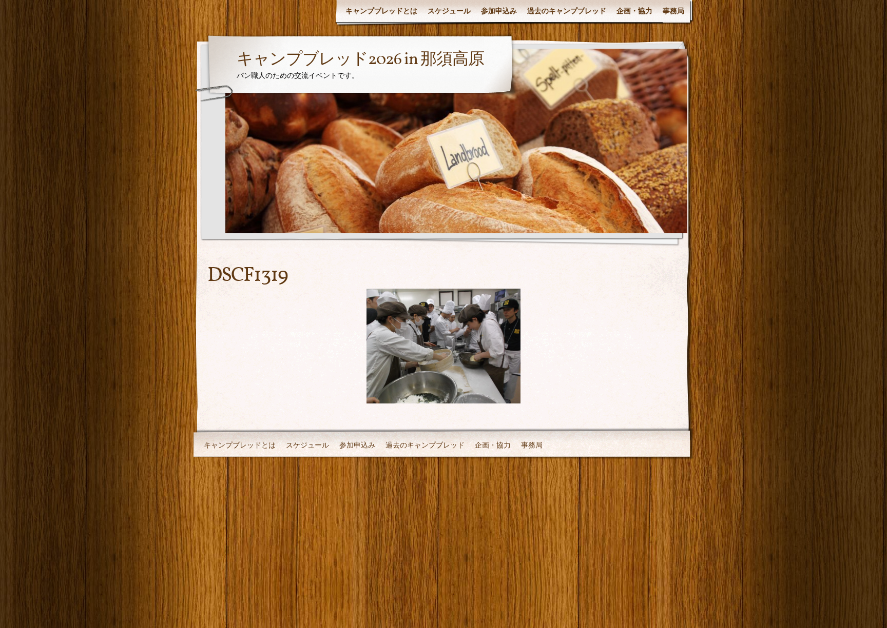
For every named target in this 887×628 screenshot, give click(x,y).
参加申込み (499, 11)
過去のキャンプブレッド (566, 11)
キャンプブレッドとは (381, 11)
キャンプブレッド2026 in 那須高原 (360, 60)
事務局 (673, 11)
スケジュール (449, 11)
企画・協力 (634, 11)
